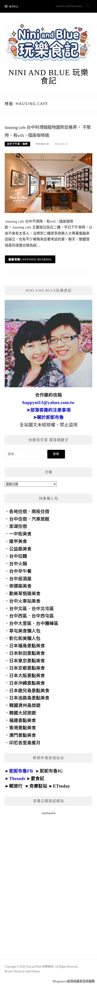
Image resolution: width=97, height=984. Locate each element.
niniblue (42, 144)
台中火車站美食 (24, 601)
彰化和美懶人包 (24, 638)
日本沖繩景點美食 (27, 683)
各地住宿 (18, 511)
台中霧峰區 (47, 623)
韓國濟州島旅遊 (24, 705)
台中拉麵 (18, 556)
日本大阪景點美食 (27, 675)
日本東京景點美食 (27, 660)
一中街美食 (20, 533)
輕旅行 (16, 786)
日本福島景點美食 (27, 645)
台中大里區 (20, 623)
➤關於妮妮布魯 (48, 417)
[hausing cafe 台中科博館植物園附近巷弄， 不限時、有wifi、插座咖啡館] (48, 182)
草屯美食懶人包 (24, 630)
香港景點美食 (22, 727)
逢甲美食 (18, 541)
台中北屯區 (43, 608)
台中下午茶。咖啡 (17, 144)
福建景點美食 (22, 720)
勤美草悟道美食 (24, 593)
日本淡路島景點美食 (29, 697)
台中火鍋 (18, 563)
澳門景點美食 (22, 735)
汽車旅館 (40, 519)
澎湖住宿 (18, 526)
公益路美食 (20, 548)
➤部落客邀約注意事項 (49, 410)
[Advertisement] (48, 881)
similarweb (49, 813)
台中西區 (18, 615)
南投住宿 (40, 511)
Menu (13, 6)
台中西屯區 (43, 615)
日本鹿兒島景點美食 (29, 690)
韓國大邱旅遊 (22, 712)
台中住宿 (18, 519)
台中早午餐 (20, 571)
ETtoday (61, 786)
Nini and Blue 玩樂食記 (48, 76)
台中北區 (18, 608)
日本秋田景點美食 (27, 653)
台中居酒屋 (20, 578)
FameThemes (32, 971)
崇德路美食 (20, 586)
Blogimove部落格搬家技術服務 (74, 981)
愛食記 (37, 778)
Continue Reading (36, 259)
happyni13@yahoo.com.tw (48, 402)
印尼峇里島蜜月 (24, 742)
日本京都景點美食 (27, 668)
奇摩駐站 (38, 786)
